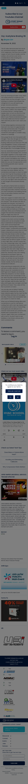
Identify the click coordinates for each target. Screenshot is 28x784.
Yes (10, 397)
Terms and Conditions (14, 391)
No (18, 397)
